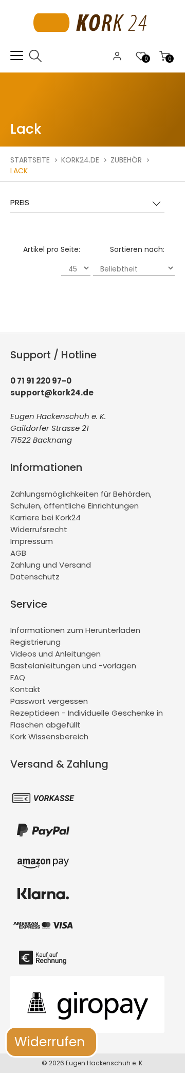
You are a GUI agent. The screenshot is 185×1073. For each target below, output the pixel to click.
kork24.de (80, 160)
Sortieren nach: (137, 249)
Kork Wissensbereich (49, 736)
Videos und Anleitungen (55, 653)
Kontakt (25, 689)
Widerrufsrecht (38, 529)
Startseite (30, 160)
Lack (19, 171)
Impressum (31, 541)
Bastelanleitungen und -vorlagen (73, 665)
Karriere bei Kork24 (45, 517)
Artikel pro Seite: (51, 249)
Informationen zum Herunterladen (75, 630)
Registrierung (35, 641)
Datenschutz (35, 576)
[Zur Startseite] (92, 43)
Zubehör (126, 160)
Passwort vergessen (49, 701)
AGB (18, 553)
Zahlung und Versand (50, 564)
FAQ (17, 677)
